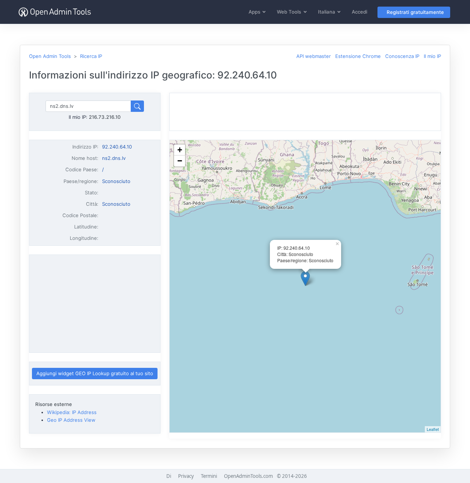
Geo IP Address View (71, 420)
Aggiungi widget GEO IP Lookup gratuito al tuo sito (94, 373)
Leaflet (433, 429)
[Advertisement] (95, 304)
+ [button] (179, 149)
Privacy (186, 476)
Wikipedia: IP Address (72, 412)
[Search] (137, 106)
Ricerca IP (91, 56)
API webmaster (313, 56)
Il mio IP (432, 56)
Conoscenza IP (402, 56)
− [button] (179, 160)
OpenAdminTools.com (248, 476)
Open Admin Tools (50, 56)
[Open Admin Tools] (55, 12)
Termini (209, 476)
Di (168, 476)
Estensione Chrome (358, 56)
